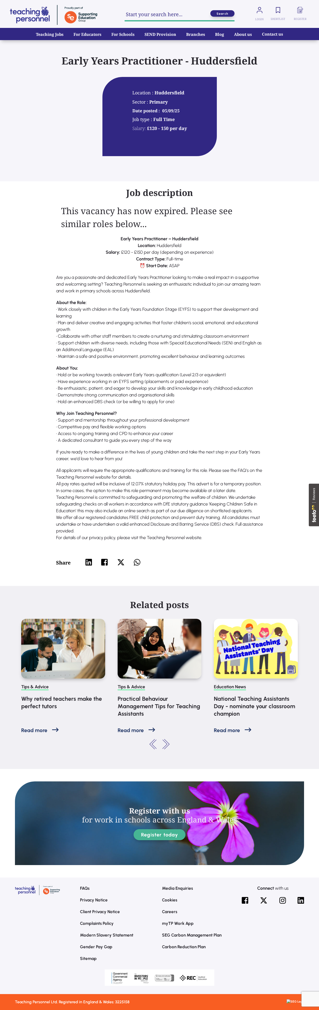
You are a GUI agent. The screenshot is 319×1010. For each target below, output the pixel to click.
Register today (159, 835)
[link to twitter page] (263, 900)
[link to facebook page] (245, 900)
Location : (143, 93)
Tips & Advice (35, 687)
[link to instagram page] (282, 900)
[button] (153, 744)
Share (63, 562)
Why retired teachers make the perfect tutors (61, 702)
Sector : (140, 102)
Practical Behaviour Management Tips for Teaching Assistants (159, 706)
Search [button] (222, 13)
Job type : (142, 119)
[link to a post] (63, 649)
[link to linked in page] (301, 900)
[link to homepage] (53, 14)
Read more (34, 730)
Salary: (139, 128)
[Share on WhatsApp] (137, 562)
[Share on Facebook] (104, 562)
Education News (230, 687)
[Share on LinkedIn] (88, 562)
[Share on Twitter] (121, 562)
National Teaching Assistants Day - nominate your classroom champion (254, 706)
